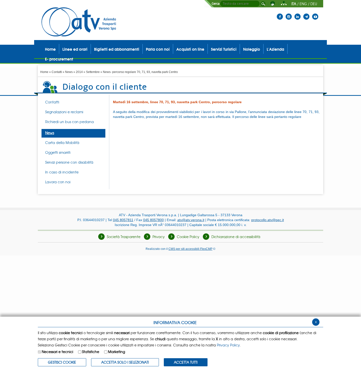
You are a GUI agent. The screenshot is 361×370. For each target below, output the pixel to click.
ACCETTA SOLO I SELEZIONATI (125, 362)
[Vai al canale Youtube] (315, 13)
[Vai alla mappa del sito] (284, 3)
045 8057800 (153, 220)
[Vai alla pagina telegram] (306, 13)
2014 (79, 72)
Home (44, 72)
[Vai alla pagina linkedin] (297, 13)
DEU (313, 3)
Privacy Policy (228, 344)
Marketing (116, 351)
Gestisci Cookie (62, 362)
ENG (303, 3)
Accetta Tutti (185, 362)
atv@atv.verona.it (190, 220)
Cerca (216, 3)
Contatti (57, 72)
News (69, 72)
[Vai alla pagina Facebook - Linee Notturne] (280, 13)
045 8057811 (123, 220)
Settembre (93, 72)
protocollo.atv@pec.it (267, 220)
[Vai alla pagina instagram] (289, 13)
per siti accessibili (190, 248)
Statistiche (90, 351)
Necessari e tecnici (57, 351)
